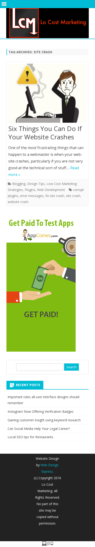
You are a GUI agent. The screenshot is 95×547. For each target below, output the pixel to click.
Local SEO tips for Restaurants (30, 437)
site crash (73, 196)
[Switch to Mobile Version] (47, 544)
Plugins (30, 190)
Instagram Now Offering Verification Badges (41, 411)
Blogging (18, 183)
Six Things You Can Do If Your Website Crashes (45, 132)
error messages (32, 196)
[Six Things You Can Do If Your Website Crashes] (47, 94)
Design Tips (36, 183)
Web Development (51, 190)
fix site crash (54, 196)
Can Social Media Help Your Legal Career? (39, 428)
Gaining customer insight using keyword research (44, 420)
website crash (18, 202)
